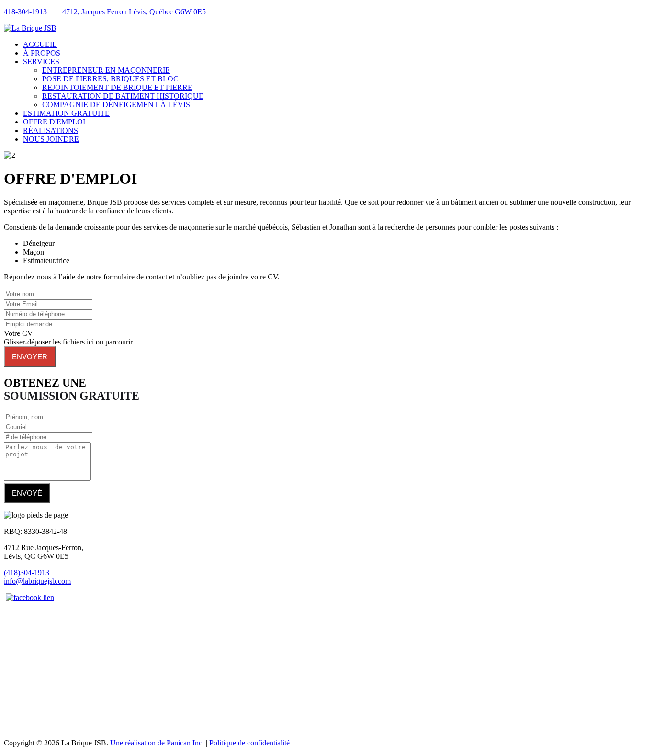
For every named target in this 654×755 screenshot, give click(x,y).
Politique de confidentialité (249, 743)
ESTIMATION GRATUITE (66, 113)
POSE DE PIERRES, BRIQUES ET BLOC (110, 79)
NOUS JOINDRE (51, 139)
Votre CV (18, 333)
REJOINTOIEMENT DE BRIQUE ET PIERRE (117, 87)
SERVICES (41, 61)
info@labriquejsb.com (37, 581)
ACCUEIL (40, 44)
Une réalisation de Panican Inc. (157, 743)
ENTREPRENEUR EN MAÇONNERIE (106, 70)
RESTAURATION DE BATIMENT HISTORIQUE (122, 96)
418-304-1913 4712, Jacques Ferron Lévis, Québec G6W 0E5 (105, 12)
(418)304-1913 (26, 572)
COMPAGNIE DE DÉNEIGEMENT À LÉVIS (116, 104)
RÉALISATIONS (50, 130)
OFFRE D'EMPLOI (54, 122)
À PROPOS (41, 53)
